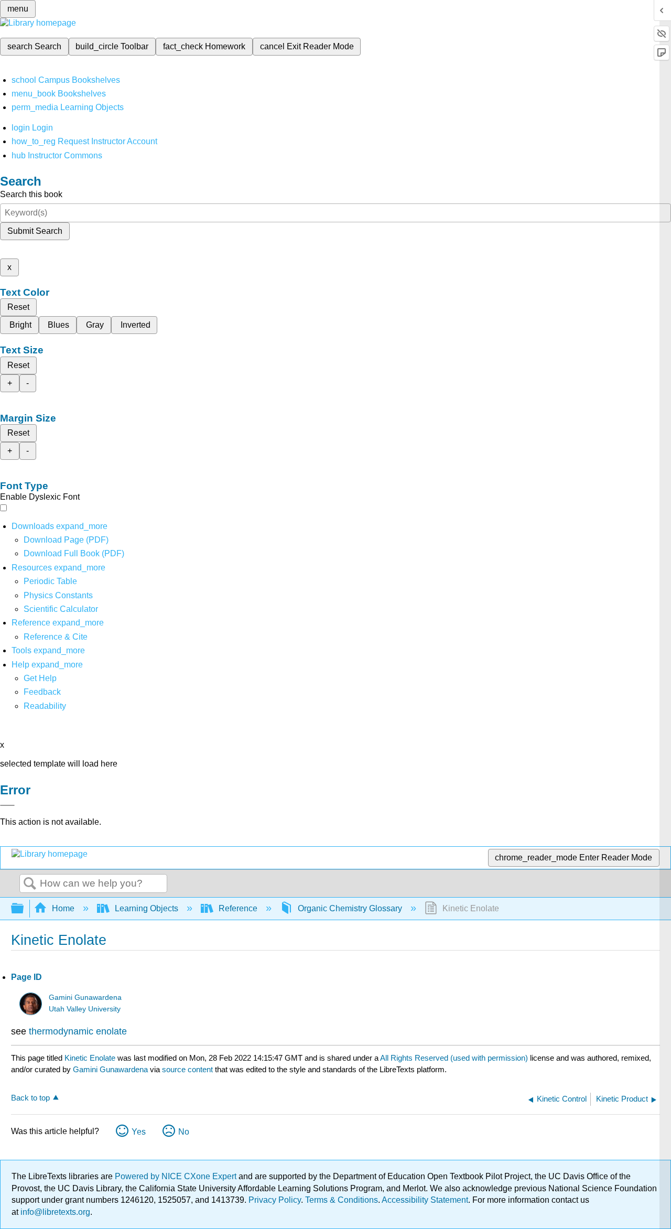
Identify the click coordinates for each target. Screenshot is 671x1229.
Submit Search (34, 231)
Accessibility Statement (425, 1199)
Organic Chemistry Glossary (350, 908)
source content (187, 1069)
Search (29, 884)
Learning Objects (146, 908)
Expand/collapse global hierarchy (24, 909)
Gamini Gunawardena (85, 997)
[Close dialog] (7, 805)
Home (63, 908)
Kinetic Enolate (89, 1057)
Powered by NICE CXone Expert (177, 1176)
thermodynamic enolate (78, 1031)
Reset (18, 307)
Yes (139, 1131)
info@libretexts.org (54, 1212)
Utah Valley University (85, 1009)
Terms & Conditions (341, 1199)
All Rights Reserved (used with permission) (455, 1057)
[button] (42, 691)
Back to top (30, 1097)
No (183, 1131)
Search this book (31, 194)
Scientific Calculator (61, 609)
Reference (238, 908)
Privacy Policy (274, 1199)
